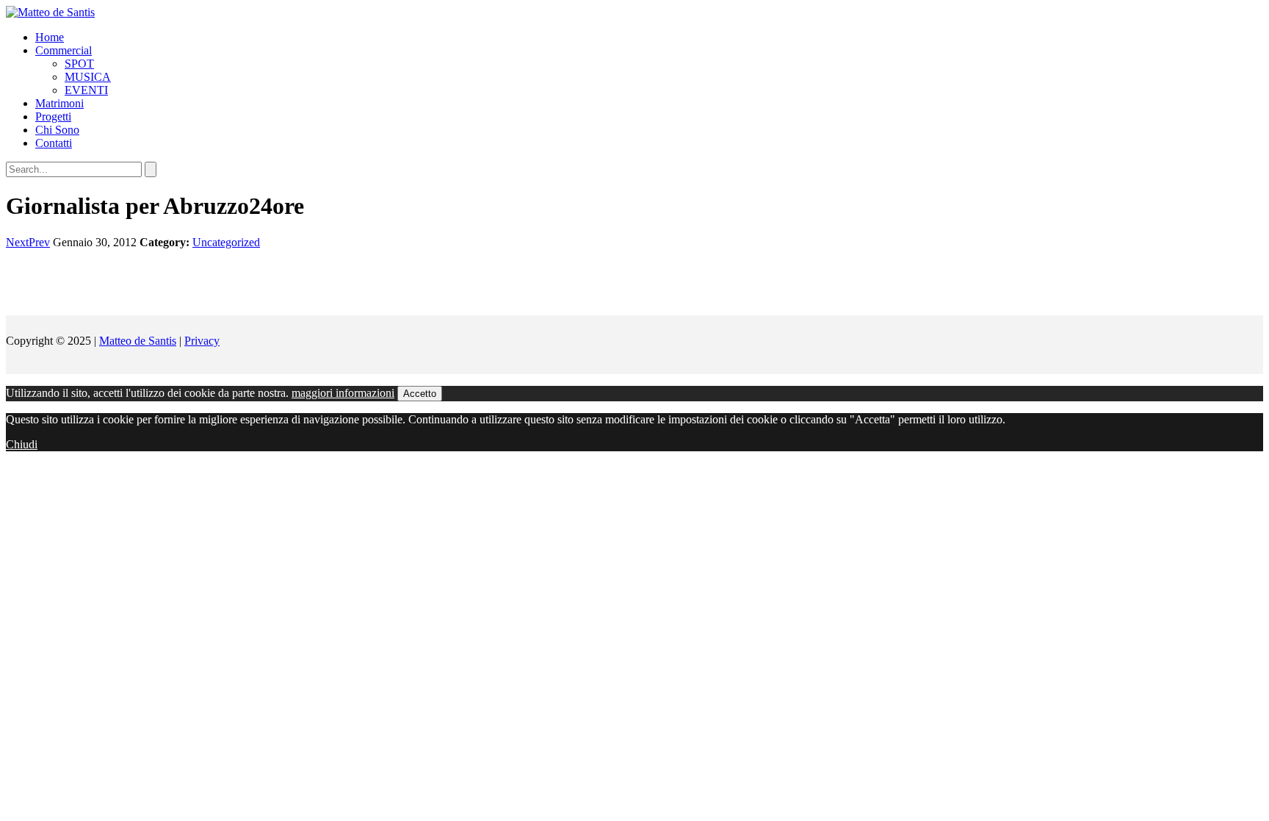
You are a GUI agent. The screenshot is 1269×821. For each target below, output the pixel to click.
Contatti (53, 143)
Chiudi (21, 444)
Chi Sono (57, 129)
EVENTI (86, 90)
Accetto (419, 393)
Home (49, 37)
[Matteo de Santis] (50, 12)
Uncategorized (226, 242)
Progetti (53, 116)
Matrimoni (59, 103)
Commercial (63, 50)
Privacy (202, 340)
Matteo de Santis (137, 340)
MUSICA (88, 77)
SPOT (79, 63)
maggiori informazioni (343, 393)
